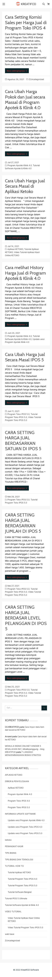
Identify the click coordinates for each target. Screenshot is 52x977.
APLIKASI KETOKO (13, 775)
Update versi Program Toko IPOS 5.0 (25, 833)
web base (9, 934)
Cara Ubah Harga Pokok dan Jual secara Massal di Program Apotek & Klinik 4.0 (25, 99)
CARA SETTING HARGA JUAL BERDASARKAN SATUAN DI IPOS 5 (23, 440)
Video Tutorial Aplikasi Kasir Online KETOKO (24, 919)
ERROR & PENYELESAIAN (17, 781)
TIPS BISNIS (10, 853)
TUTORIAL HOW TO (14, 866)
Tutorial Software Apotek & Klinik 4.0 (22, 905)
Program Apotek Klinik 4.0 (19, 165)
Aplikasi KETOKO (15, 249)
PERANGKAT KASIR (14, 846)
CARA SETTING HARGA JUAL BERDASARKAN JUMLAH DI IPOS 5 (23, 523)
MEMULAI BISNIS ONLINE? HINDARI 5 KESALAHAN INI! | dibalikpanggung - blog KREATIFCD (24, 749)
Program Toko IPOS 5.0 (18, 414)
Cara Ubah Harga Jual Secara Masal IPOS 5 (25, 357)
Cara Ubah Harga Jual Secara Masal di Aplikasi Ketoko (25, 186)
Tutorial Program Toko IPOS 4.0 (22, 879)
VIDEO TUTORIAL (13, 911)
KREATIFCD (28, 4)
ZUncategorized (36, 79)
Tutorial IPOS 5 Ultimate (16, 898)
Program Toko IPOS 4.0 (19, 801)
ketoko (8, 840)
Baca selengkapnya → (17, 71)
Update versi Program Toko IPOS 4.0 (25, 827)
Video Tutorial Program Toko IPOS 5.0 (25, 927)
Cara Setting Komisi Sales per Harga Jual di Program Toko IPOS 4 (26, 22)
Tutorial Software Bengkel (19, 892)
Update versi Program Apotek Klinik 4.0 (26, 820)
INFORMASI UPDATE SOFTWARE (20, 814)
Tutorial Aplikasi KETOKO (19, 872)
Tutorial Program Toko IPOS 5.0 (22, 885)
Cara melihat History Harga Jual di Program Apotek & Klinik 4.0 (25, 273)
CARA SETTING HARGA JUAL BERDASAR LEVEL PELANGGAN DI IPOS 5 (26, 617)
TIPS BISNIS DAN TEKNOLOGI (19, 859)
